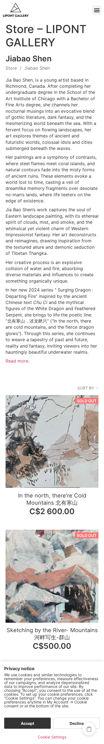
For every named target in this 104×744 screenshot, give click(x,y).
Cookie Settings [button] (52, 737)
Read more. (17, 361)
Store (11, 68)
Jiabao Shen (37, 68)
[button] (96, 10)
